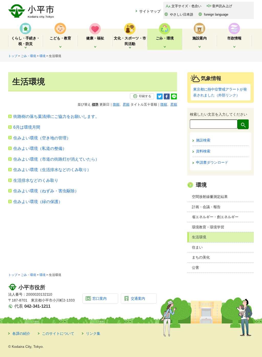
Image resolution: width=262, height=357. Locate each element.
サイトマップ (150, 11)
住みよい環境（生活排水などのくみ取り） (52, 170)
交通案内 (138, 298)
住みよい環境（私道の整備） (40, 148)
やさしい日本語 (181, 14)
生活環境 (199, 237)
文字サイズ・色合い (186, 6)
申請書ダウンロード (212, 162)
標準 (95, 104)
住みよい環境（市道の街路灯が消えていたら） (56, 159)
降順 (116, 104)
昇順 (126, 104)
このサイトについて (58, 333)
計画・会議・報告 (206, 207)
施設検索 (203, 140)
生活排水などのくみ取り (35, 180)
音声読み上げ (222, 6)
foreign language (216, 14)
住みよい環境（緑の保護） (37, 201)
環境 (42, 56)
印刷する (145, 96)
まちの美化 (201, 257)
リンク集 (93, 333)
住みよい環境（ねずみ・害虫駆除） (46, 191)
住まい (197, 247)
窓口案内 (99, 298)
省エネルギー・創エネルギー (215, 217)
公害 (195, 267)
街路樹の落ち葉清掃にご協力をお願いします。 (56, 116)
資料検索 (203, 151)
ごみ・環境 (28, 56)
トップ (12, 56)
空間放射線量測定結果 (210, 197)
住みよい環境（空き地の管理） (42, 138)
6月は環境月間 (26, 127)
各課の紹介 (21, 333)
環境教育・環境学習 (208, 227)
